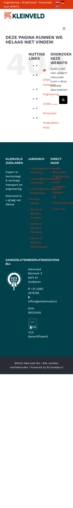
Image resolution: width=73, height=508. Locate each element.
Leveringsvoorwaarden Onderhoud (36, 191)
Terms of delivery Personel (36, 228)
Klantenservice (59, 203)
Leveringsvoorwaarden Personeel (36, 181)
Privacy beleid (35, 201)
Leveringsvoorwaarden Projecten (36, 170)
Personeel (50, 113)
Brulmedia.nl (55, 367)
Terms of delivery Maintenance (36, 242)
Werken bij (58, 195)
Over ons (59, 209)
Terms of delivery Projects (36, 213)
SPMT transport (59, 184)
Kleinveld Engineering (59, 174)
